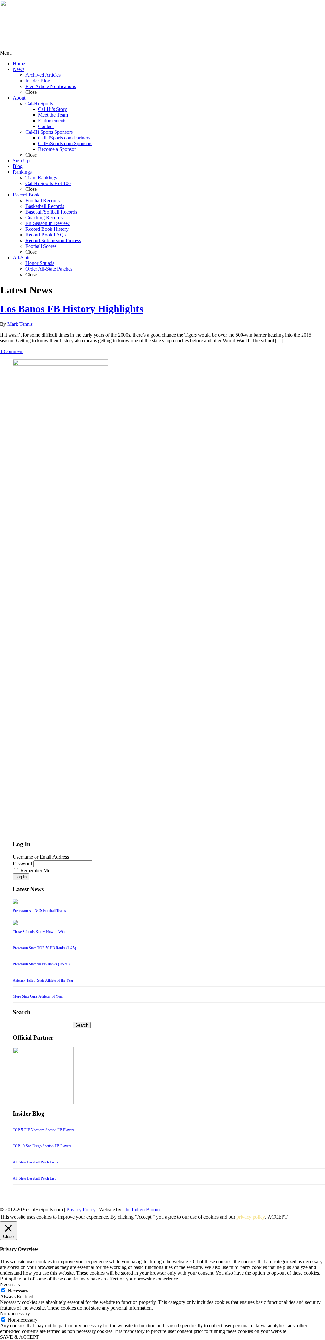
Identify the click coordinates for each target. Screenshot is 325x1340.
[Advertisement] (51, 42)
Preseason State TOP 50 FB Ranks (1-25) (44, 948)
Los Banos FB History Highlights (71, 308)
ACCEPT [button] (278, 1217)
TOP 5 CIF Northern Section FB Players (43, 1130)
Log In (21, 876)
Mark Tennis (20, 324)
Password (22, 863)
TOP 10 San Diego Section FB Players (42, 1146)
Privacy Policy (81, 1209)
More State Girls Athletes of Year (38, 996)
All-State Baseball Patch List (34, 1178)
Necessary (18, 1290)
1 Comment (11, 351)
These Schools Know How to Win (39, 932)
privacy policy (250, 1217)
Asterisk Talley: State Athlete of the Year (43, 980)
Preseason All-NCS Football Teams (39, 910)
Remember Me (35, 870)
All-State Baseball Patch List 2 (35, 1162)
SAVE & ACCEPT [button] (19, 1337)
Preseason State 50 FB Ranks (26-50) (41, 964)
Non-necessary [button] (15, 1313)
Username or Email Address (41, 857)
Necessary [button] (10, 1284)
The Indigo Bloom (141, 1209)
